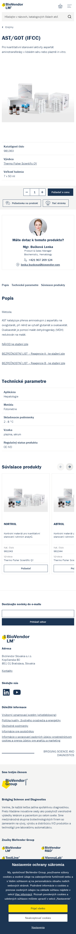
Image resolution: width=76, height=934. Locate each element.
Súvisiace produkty (53, 285)
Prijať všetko (38, 908)
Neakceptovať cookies (38, 917)
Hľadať (69, 16)
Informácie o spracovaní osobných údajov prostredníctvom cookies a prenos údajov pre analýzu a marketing (37, 738)
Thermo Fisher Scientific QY (20, 163)
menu (69, 6)
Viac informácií (23, 894)
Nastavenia (38, 927)
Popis (5, 285)
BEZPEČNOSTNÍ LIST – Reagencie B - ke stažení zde (33, 363)
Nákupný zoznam (60, 6)
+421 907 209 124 (40, 260)
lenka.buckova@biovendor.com (40, 264)
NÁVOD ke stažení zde (15, 344)
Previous (60, 466)
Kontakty (7, 671)
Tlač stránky (59, 203)
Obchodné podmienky (15, 726)
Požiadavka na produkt (25, 203)
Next (69, 466)
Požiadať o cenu (60, 192)
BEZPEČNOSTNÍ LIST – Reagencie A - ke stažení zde (33, 353)
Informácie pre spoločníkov (18, 731)
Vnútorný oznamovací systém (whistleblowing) (29, 715)
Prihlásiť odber (38, 621)
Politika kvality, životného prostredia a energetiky (31, 720)
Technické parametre (25, 285)
